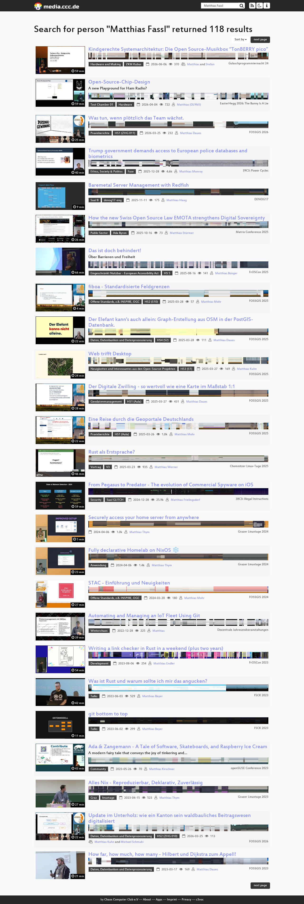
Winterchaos (99, 631)
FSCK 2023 (261, 695)
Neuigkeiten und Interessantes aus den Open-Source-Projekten (132, 369)
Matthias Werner (166, 467)
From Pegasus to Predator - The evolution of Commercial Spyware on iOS (170, 485)
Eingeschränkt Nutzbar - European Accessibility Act (124, 273)
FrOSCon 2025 (258, 272)
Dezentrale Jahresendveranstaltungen (242, 630)
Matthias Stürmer (182, 233)
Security (95, 500)
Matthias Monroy (191, 171)
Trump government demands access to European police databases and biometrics (167, 154)
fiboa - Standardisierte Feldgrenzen (129, 287)
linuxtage (108, 798)
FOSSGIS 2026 (258, 132)
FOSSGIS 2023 (258, 868)
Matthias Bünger (226, 273)
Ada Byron (120, 233)
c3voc (200, 899)
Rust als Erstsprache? (111, 452)
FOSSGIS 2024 (258, 597)
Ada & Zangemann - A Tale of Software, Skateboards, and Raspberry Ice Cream (177, 747)
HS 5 (167, 273)
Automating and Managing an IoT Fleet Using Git (144, 616)
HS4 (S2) (163, 340)
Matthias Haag (176, 200)
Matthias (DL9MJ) (189, 105)
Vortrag (95, 467)
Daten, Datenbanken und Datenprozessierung (121, 340)
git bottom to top (108, 714)
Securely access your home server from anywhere (143, 518)
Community (98, 769)
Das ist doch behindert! (114, 251)
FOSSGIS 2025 (258, 301)
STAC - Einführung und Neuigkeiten (129, 583)
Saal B (94, 200)
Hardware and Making (105, 64)
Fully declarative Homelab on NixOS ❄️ (133, 551)
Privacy (186, 899)
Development (99, 663)
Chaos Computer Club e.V (121, 899)
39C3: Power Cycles (255, 170)
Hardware (125, 105)
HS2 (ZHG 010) (167, 836)
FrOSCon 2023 (258, 662)
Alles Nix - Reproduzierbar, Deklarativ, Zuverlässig (145, 783)
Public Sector (99, 233)
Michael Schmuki (132, 842)
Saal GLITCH (115, 500)
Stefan (210, 64)
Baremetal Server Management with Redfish (138, 186)
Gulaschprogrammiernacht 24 (248, 63)
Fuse (131, 171)
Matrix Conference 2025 (252, 232)
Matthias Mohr (211, 302)
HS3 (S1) (186, 369)
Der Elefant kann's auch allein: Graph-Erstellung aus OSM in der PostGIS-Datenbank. (170, 323)
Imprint (172, 899)
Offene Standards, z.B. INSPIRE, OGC (114, 302)
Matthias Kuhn (247, 369)
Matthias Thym (139, 532)
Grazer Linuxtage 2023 (253, 797)
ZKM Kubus (133, 64)
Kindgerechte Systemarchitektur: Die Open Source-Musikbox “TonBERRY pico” (178, 50)
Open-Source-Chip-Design (119, 82)
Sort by (240, 39)
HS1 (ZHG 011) (125, 133)
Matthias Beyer (152, 696)
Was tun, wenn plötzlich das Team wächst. (136, 118)
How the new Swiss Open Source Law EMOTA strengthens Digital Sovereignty (176, 218)
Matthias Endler (164, 663)
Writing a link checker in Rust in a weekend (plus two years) (155, 649)
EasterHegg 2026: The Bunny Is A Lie (244, 103)
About (147, 899)
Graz (93, 798)
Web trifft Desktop (110, 354)
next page (260, 39)
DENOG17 (261, 199)
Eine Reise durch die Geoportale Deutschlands (141, 420)
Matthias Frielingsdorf (185, 500)
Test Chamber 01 (101, 105)
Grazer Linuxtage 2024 (253, 531)
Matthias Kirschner (162, 769)
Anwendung (98, 565)
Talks (93, 696)
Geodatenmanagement (106, 401)
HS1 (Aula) (134, 401)
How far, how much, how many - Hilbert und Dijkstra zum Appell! (162, 855)
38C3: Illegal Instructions (252, 499)
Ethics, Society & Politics (106, 171)
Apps (159, 899)
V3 (108, 467)
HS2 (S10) (151, 302)
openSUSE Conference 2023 (249, 768)
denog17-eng (113, 200)
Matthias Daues (190, 133)
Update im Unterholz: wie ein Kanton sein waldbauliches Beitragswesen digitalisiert (169, 819)
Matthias (193, 64)
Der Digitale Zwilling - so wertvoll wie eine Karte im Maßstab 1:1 (161, 387)
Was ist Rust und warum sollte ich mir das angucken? (147, 682)
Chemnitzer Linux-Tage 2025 (249, 466)
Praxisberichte (99, 133)
